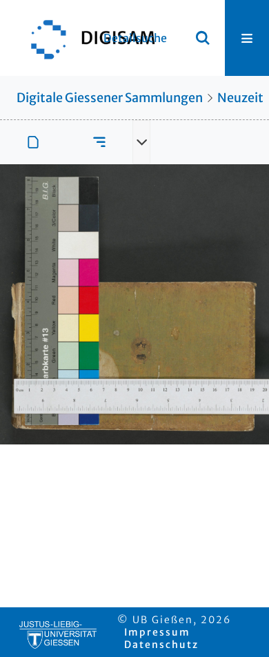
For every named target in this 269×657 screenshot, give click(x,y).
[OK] (203, 38)
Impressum (157, 632)
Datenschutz (161, 644)
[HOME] (86, 38)
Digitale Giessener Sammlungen (110, 98)
